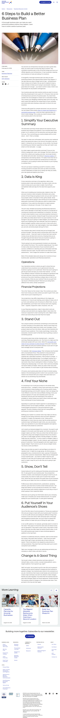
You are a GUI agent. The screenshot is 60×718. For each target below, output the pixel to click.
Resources (9, 9)
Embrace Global (36, 351)
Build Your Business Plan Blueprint (47, 611)
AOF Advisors (5, 78)
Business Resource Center (20, 9)
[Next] (56, 590)
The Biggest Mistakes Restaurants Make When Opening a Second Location (30, 614)
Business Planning (7, 73)
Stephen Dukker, (49, 156)
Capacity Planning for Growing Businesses (8, 612)
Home (3, 9)
